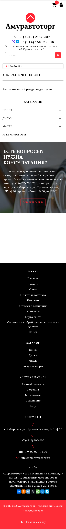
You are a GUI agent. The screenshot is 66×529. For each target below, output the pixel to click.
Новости (33, 300)
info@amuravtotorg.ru (35, 457)
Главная (33, 278)
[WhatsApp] (38, 491)
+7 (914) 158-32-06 (37, 42)
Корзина (33, 389)
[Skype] (47, 491)
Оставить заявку (33, 202)
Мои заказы (33, 395)
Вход (33, 406)
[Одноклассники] (23, 491)
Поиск (33, 332)
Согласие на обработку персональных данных (33, 324)
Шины (7, 110)
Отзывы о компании (33, 306)
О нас (33, 289)
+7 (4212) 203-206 (34, 36)
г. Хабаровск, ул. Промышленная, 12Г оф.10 (34, 46)
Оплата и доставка (33, 295)
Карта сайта (33, 317)
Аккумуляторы (14, 134)
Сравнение (33, 400)
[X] (33, 491)
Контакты (33, 311)
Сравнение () (34, 49)
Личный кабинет (33, 384)
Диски (8, 118)
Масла (7, 126)
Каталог (33, 284)
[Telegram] (28, 491)
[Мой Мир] (42, 491)
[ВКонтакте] (19, 491)
